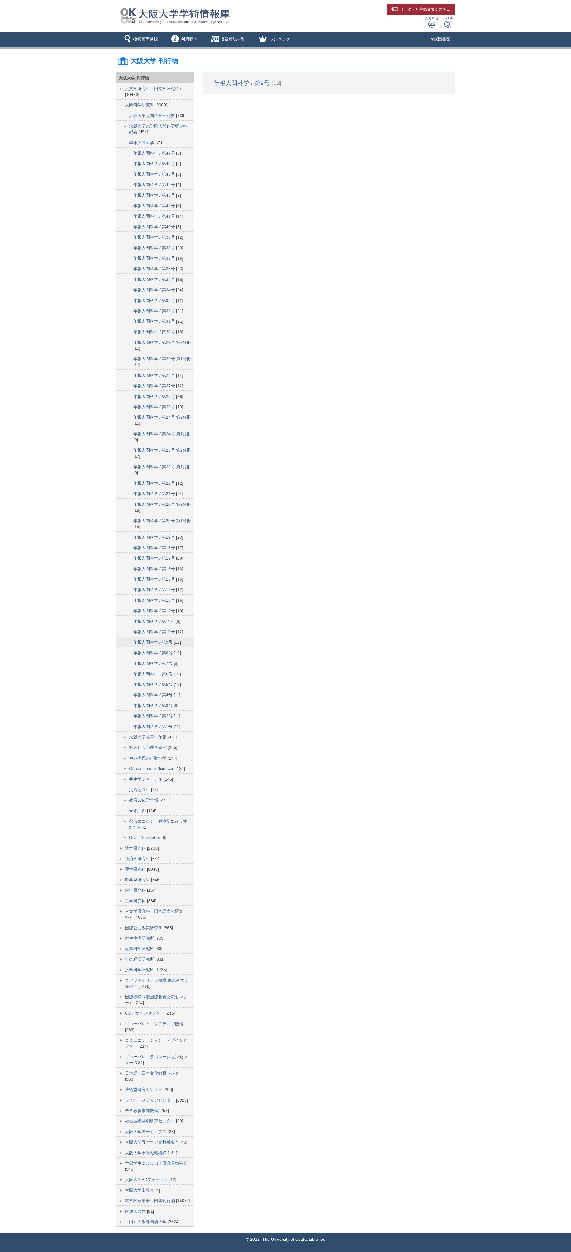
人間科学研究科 (140, 105)
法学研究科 (136, 848)
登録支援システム (425, 9)
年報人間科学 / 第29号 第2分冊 (162, 342)
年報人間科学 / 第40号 (154, 226)
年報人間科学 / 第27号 (154, 385)
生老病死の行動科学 (148, 758)
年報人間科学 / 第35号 (154, 279)
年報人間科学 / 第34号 (154, 289)
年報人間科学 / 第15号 (154, 579)
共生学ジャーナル (146, 779)
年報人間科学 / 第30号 (154, 332)
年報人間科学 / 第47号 (154, 153)
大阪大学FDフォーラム (147, 1179)
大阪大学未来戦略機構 (146, 1152)
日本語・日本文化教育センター (154, 1073)
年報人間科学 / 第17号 (154, 558)
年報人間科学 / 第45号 (154, 174)
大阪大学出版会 (140, 1190)
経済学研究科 (138, 858)
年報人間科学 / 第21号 (154, 493)
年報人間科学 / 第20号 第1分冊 (162, 520)
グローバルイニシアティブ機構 (154, 1023)
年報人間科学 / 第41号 (154, 216)
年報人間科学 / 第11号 (154, 621)
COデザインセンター (145, 1013)
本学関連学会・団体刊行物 (150, 1200)
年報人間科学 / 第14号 (154, 589)
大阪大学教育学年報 (148, 737)
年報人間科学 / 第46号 (154, 163)
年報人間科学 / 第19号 (154, 537)
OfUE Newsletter (145, 837)
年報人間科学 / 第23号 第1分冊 (162, 466)
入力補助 (431, 18)
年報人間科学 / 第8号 (153, 653)
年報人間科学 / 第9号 (153, 642)
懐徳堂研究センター (144, 1089)
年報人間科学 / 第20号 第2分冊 (162, 504)
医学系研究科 (138, 879)
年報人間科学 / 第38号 (154, 247)
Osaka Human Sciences (152, 768)
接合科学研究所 (140, 969)
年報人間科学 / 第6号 (153, 674)
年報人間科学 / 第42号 (154, 205)
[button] (140, 39)
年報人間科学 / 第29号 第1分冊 (162, 358)
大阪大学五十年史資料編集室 (152, 1142)
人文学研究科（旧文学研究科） (154, 88)
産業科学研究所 (140, 948)
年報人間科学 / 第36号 (154, 268)
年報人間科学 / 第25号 (154, 406)
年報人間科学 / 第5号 (153, 684)
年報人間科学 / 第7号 (153, 663)
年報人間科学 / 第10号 (154, 631)
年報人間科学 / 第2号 (153, 716)
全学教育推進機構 (142, 1110)
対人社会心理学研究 (148, 747)
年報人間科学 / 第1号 (153, 726)
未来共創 (138, 810)
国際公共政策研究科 (144, 927)
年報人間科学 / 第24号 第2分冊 (162, 417)
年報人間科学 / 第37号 (154, 258)
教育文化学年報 (144, 800)
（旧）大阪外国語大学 (146, 1221)
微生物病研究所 (140, 938)
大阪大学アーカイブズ (146, 1131)
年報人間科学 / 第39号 (154, 237)
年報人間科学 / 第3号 (153, 705)
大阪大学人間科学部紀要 (152, 115)
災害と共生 (140, 789)
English (448, 18)
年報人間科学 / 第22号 (154, 483)
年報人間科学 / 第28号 (154, 375)
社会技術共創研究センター (150, 1121)
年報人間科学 (142, 142)
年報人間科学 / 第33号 (154, 300)
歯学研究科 (136, 890)
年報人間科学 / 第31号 (154, 321)
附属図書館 (440, 39)
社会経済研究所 (140, 959)
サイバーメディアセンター (150, 1100)
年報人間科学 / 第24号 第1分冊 (162, 433)
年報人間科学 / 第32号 (154, 310)
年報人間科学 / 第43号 (154, 195)
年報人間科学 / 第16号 (154, 568)
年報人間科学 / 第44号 (154, 184)
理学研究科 (136, 869)
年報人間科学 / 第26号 (154, 396)
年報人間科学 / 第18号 (154, 547)
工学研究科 (136, 900)
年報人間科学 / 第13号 (154, 600)
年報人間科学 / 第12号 (154, 610)
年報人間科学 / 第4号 (153, 694)
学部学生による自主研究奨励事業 (156, 1163)
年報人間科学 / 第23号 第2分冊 (162, 450)
